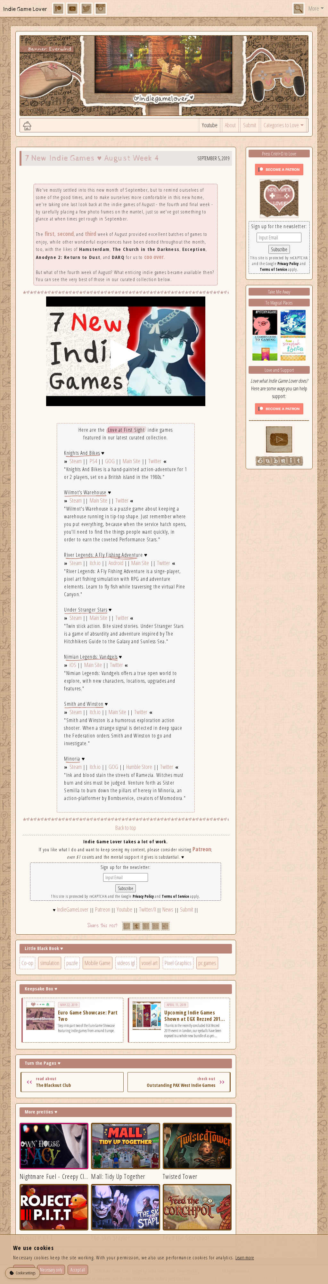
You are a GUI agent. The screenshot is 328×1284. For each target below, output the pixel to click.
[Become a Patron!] (279, 169)
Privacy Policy (143, 896)
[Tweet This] (126, 926)
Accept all (77, 1270)
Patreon (202, 849)
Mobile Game (98, 963)
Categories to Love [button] (281, 125)
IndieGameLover (72, 909)
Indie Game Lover (25, 9)
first (49, 234)
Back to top (125, 827)
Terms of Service (175, 896)
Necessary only (51, 1270)
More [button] (313, 8)
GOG (110, 461)
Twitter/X (147, 909)
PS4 (93, 461)
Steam (76, 461)
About (230, 125)
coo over (154, 257)
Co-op (27, 963)
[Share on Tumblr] (136, 926)
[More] (165, 926)
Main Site (131, 461)
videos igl (126, 963)
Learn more (244, 1257)
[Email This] (155, 926)
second (65, 234)
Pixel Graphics (178, 963)
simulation (49, 963)
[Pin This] (146, 926)
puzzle (72, 963)
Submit (249, 125)
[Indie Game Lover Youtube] (279, 198)
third (90, 234)
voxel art (150, 963)
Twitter (154, 461)
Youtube (209, 125)
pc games (207, 963)
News (167, 909)
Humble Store (139, 767)
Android (116, 563)
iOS (73, 665)
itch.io (95, 563)
